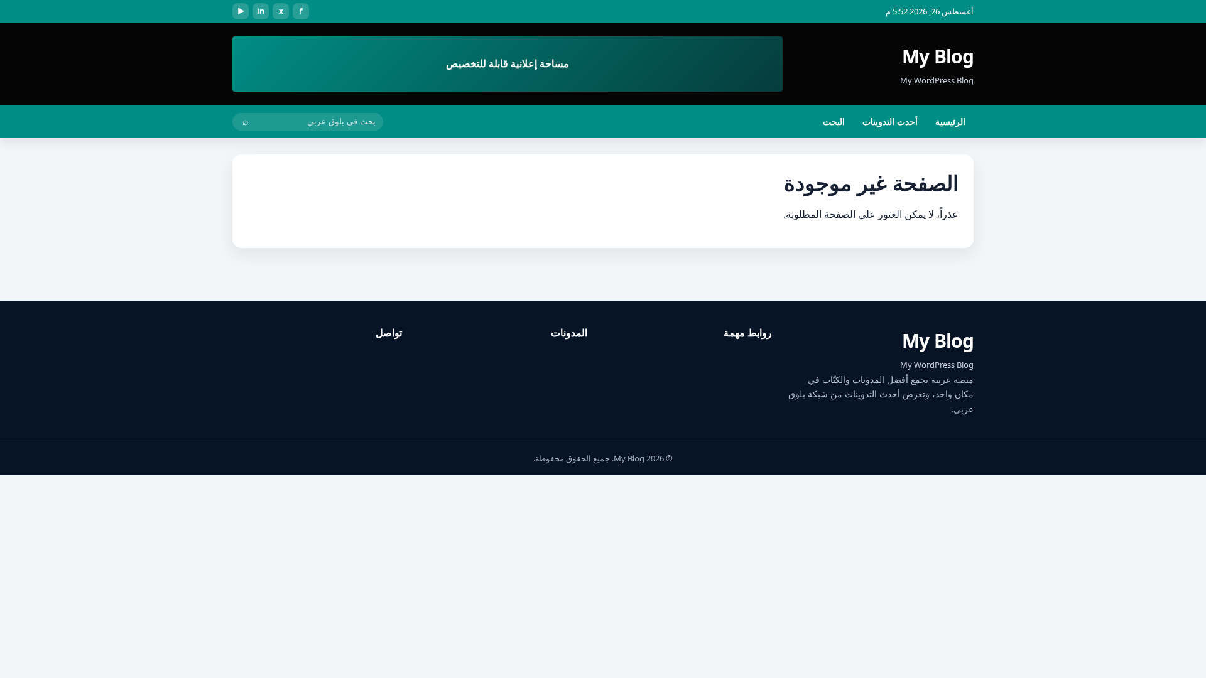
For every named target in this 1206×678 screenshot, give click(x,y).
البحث (834, 121)
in (260, 11)
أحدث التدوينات (890, 121)
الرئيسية (950, 121)
